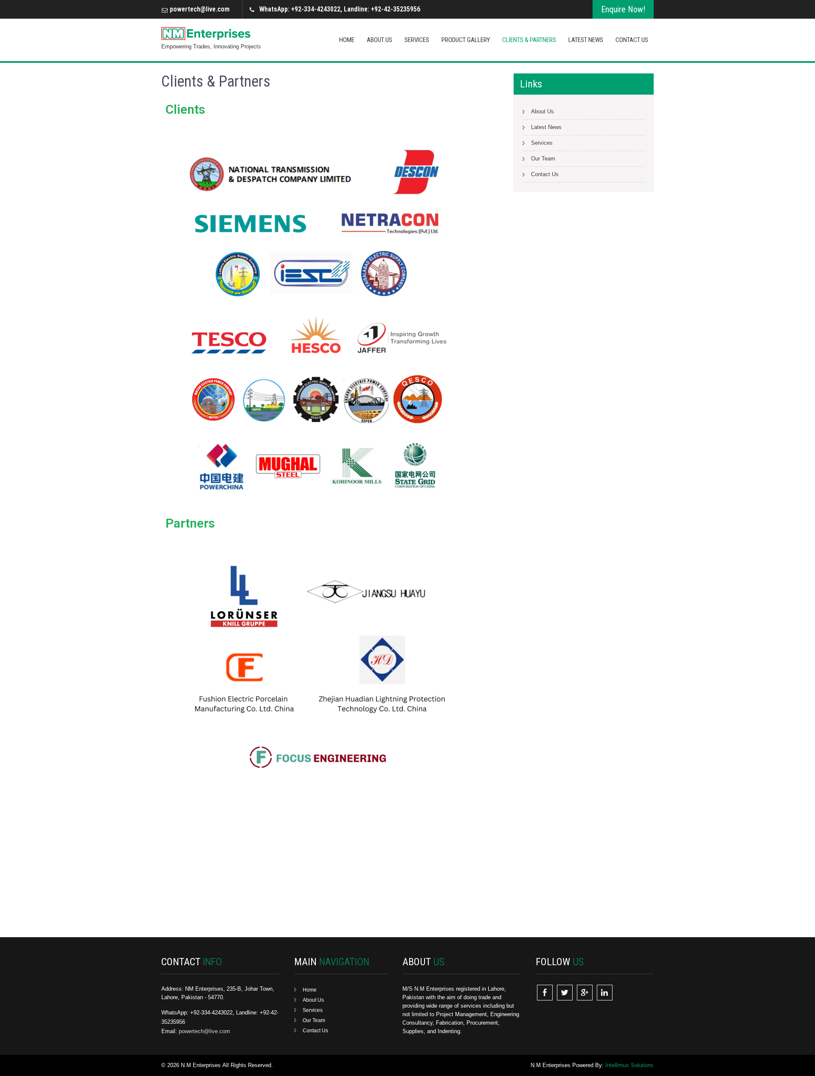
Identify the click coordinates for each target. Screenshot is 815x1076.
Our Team (543, 158)
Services (417, 40)
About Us (379, 40)
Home (346, 40)
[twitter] (565, 992)
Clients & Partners (529, 40)
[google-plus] (585, 992)
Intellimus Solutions (629, 1065)
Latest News (585, 40)
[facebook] (545, 992)
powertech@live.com (200, 9)
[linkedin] (605, 992)
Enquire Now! (623, 9)
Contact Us (631, 40)
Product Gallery (465, 40)
